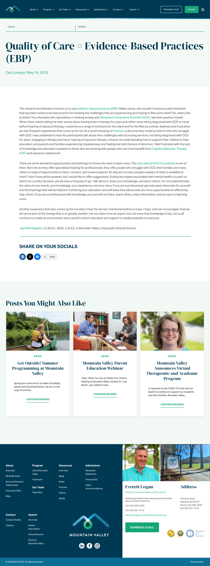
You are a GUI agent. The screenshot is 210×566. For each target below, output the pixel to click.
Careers (10, 525)
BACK (10, 26)
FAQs (8, 496)
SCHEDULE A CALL (142, 527)
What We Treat (13, 476)
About (33, 9)
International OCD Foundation (156, 163)
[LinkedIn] (22, 256)
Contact (117, 9)
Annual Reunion (35, 534)
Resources (81, 9)
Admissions (99, 9)
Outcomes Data (13, 490)
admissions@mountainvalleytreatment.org (146, 515)
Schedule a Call (171, 9)
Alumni (133, 9)
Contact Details (13, 519)
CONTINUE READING (37, 399)
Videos (62, 492)
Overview (10, 470)
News (38, 356)
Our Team (63, 9)
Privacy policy (197, 561)
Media (62, 498)
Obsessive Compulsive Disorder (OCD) (124, 117)
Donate (191, 9)
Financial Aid (91, 479)
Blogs (61, 476)
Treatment (37, 479)
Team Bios (37, 492)
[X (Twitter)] (30, 256)
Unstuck (118, 131)
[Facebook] (37, 256)
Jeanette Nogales (30, 228)
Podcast (63, 487)
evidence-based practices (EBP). (97, 108)
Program (47, 9)
